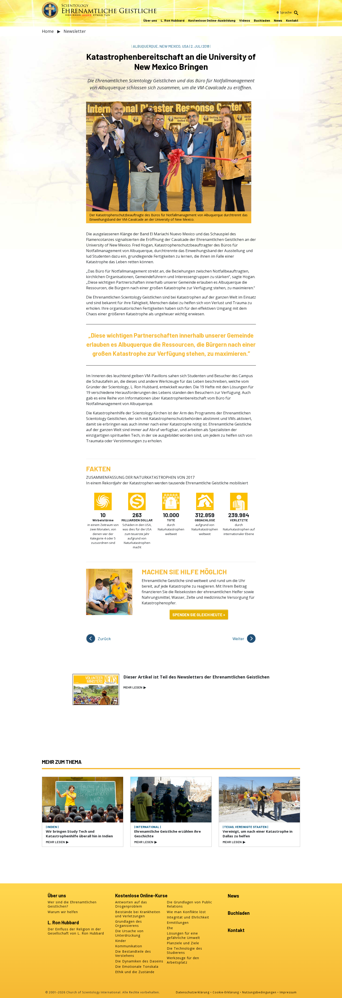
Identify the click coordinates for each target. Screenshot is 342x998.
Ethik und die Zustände (134, 972)
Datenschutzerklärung (192, 992)
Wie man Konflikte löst (186, 912)
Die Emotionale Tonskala (136, 967)
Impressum (288, 992)
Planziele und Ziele (183, 943)
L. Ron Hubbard (172, 20)
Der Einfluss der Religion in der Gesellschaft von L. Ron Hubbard (76, 931)
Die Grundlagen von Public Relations (189, 904)
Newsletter (75, 31)
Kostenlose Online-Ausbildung (211, 20)
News (278, 20)
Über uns (150, 20)
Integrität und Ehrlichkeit (188, 917)
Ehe (170, 928)
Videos (244, 20)
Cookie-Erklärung (226, 992)
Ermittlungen (178, 923)
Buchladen (262, 20)
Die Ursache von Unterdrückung (129, 933)
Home (48, 31)
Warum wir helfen (63, 912)
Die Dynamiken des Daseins (139, 961)
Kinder (120, 941)
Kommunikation (128, 946)
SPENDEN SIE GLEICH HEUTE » (198, 614)
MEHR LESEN (134, 687)
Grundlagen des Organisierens (128, 923)
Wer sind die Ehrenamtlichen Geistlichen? (72, 904)
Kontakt (292, 20)
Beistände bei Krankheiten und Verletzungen (137, 914)
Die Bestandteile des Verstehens (133, 953)
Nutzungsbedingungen (259, 992)
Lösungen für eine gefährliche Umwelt (183, 935)
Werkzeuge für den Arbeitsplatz (183, 960)
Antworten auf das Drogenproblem (131, 904)
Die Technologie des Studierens (184, 950)
